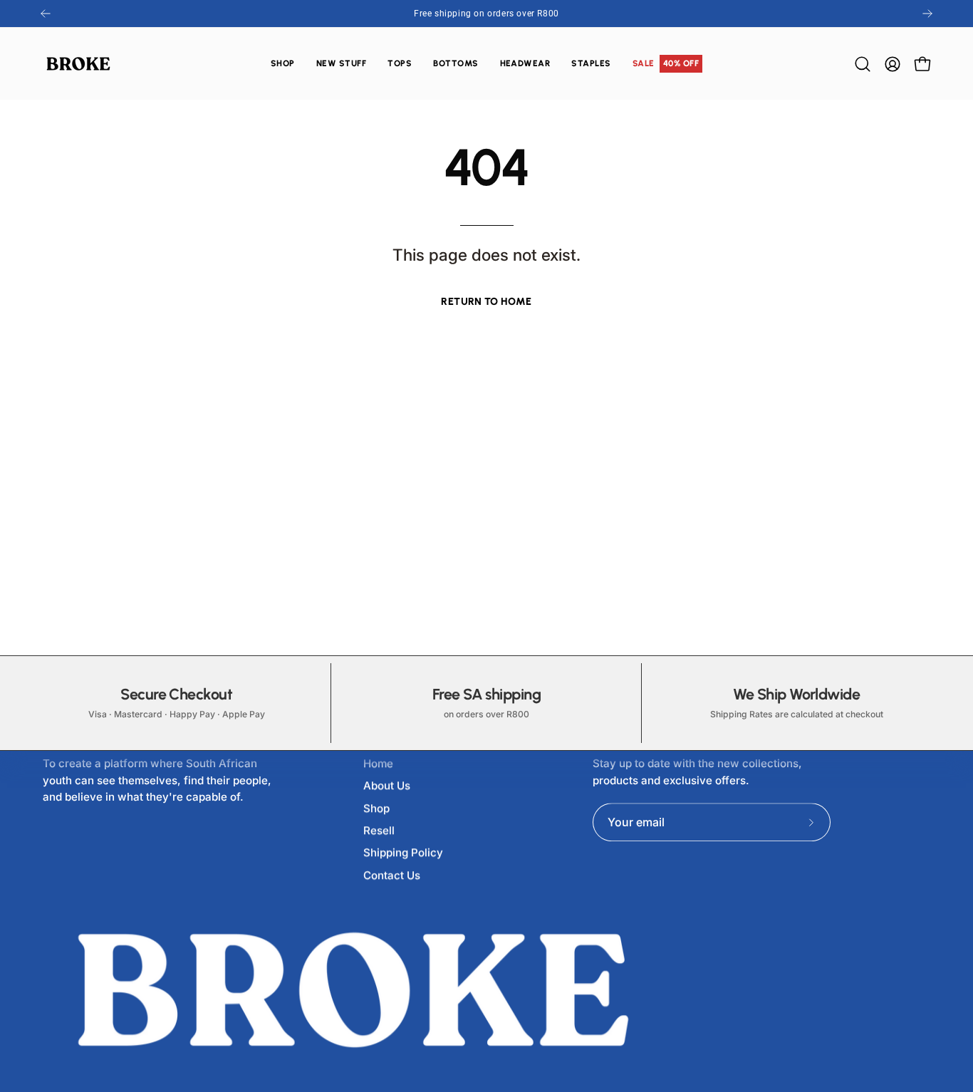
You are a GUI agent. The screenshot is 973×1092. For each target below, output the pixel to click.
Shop (376, 808)
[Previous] (45, 13)
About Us (386, 786)
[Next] (927, 13)
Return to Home (486, 301)
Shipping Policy (403, 853)
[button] (399, 64)
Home (378, 763)
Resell (379, 830)
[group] (486, 13)
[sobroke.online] (78, 63)
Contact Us (391, 875)
